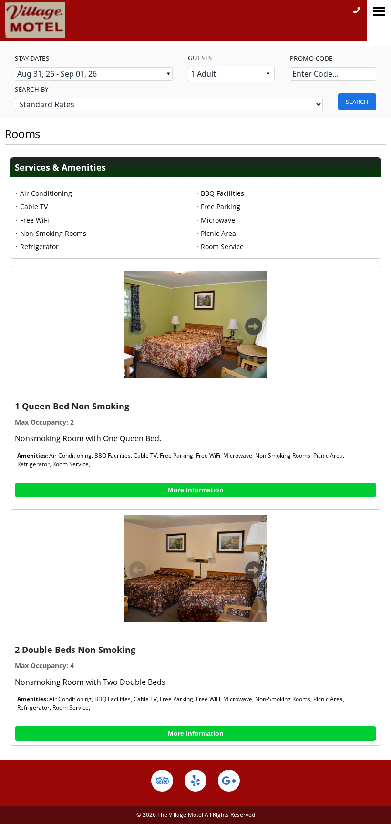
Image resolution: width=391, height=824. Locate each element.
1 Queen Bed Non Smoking (72, 406)
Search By (32, 89)
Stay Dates (32, 58)
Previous (137, 331)
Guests (200, 57)
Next (253, 331)
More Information (196, 490)
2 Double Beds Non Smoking (75, 649)
